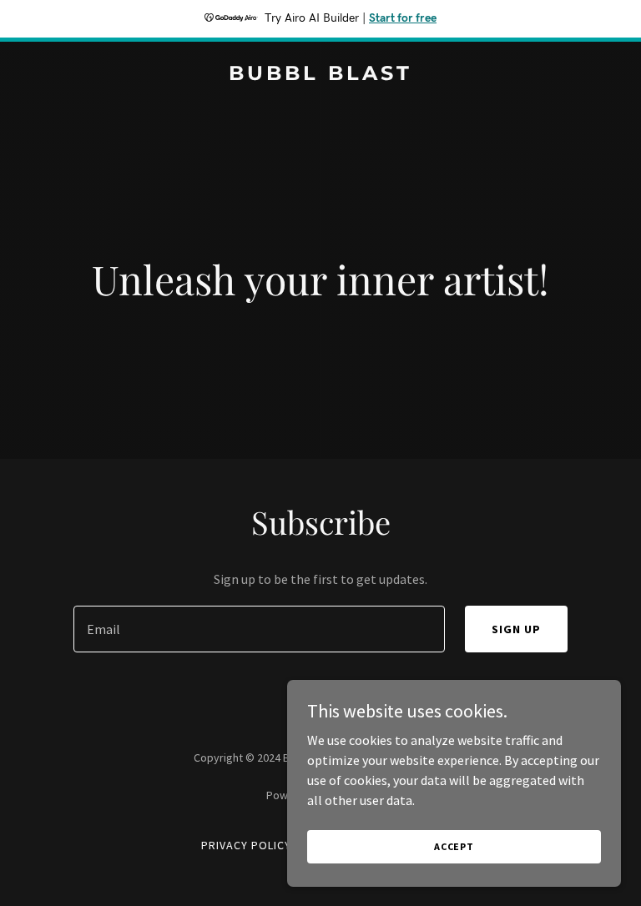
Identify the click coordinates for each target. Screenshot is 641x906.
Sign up (516, 629)
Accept (454, 846)
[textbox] (259, 629)
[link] (320, 75)
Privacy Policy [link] (246, 845)
